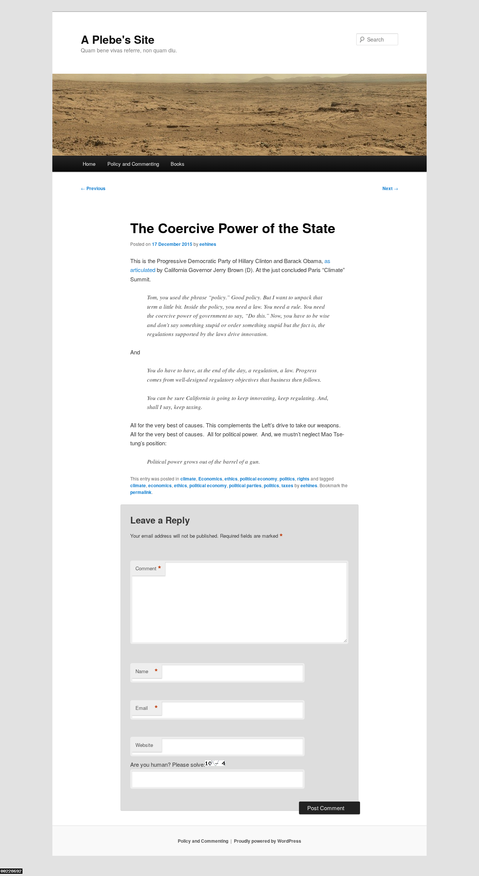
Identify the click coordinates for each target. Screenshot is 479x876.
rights (303, 478)
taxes (287, 485)
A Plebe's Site (118, 39)
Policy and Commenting (133, 163)
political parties (245, 485)
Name (146, 671)
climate (188, 478)
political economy (258, 478)
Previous (93, 188)
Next (390, 188)
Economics (210, 478)
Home (89, 163)
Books (177, 163)
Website (144, 744)
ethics (231, 478)
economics (160, 485)
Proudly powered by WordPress (267, 840)
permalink (141, 492)
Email (146, 708)
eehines (207, 244)
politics (287, 478)
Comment (148, 568)
